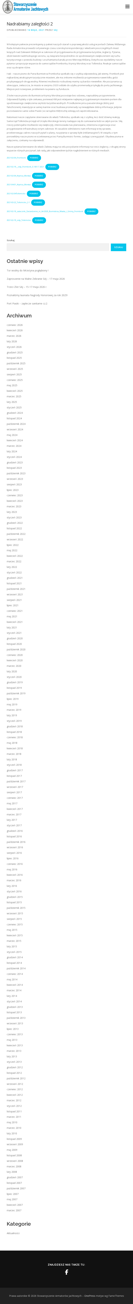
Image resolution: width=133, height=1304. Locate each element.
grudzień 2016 (15, 830)
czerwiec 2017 (15, 797)
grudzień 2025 (15, 352)
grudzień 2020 (15, 638)
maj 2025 (12, 385)
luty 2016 (12, 885)
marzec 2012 (14, 1100)
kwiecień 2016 (15, 874)
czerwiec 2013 (15, 1034)
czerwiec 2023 (15, 495)
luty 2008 (12, 1171)
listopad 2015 (14, 902)
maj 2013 (12, 1039)
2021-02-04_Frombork (16, 158)
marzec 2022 (14, 561)
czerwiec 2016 (15, 864)
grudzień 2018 (15, 726)
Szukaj (11, 240)
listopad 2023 (14, 467)
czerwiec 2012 (15, 1089)
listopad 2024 (14, 418)
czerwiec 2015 (15, 924)
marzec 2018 (14, 754)
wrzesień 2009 (15, 1144)
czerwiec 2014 (15, 974)
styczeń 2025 (14, 407)
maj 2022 (12, 550)
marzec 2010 (14, 1127)
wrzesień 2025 (15, 368)
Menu (127, 6)
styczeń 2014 (14, 1001)
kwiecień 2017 (15, 809)
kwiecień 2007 (15, 1204)
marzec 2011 (14, 1116)
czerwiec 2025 (15, 380)
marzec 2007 (14, 1210)
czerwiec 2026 (15, 325)
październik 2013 (16, 1017)
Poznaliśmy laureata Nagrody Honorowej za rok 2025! (37, 295)
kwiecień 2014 (15, 984)
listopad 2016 (14, 836)
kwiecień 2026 (15, 330)
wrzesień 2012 (15, 1084)
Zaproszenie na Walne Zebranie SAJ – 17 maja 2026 (36, 278)
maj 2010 (12, 1122)
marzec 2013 (14, 1051)
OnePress (89, 1295)
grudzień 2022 (15, 522)
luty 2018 (12, 759)
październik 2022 (16, 534)
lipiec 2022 (13, 545)
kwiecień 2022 (15, 555)
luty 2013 (12, 1056)
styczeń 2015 (14, 952)
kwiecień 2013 (15, 1045)
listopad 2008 (14, 1155)
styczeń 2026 (14, 347)
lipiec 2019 (13, 699)
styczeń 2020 (14, 677)
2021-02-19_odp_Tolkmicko (19, 220)
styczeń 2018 (14, 764)
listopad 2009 (14, 1139)
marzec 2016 (14, 880)
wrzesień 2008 (15, 1161)
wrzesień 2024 (15, 429)
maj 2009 (12, 1149)
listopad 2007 (14, 1182)
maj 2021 (12, 616)
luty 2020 (12, 671)
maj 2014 (12, 979)
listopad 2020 (14, 644)
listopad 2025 (14, 357)
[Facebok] (66, 1272)
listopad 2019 (14, 687)
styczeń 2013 (14, 1061)
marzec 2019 (14, 709)
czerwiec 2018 (15, 737)
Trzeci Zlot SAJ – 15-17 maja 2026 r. (27, 287)
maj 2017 (12, 803)
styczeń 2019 (14, 720)
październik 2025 (16, 363)
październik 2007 (16, 1188)
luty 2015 (12, 946)
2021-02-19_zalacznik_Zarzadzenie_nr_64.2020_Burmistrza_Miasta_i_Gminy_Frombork (45, 211)
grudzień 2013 (15, 1007)
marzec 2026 (14, 335)
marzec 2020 (14, 665)
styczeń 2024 (14, 457)
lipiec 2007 (13, 1194)
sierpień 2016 (14, 852)
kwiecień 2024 (15, 440)
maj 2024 (12, 435)
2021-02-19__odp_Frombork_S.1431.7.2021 (25, 167)
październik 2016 (16, 842)
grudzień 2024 (15, 412)
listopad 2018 (14, 732)
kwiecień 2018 (15, 748)
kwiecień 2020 (15, 660)
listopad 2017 (14, 775)
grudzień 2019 (15, 682)
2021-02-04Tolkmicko (16, 193)
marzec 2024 (14, 445)
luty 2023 (12, 512)
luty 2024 (12, 451)
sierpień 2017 (14, 792)
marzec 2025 (14, 396)
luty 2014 (12, 996)
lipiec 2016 (13, 858)
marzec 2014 (14, 990)
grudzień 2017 (15, 770)
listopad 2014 (14, 962)
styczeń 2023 (14, 517)
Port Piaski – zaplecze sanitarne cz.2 (27, 303)
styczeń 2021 (14, 632)
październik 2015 (16, 907)
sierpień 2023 (14, 484)
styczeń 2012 (14, 1106)
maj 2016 (12, 869)
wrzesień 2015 (15, 913)
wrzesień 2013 (15, 1023)
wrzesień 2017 (15, 787)
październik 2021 (16, 589)
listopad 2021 (14, 583)
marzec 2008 (14, 1166)
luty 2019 (12, 715)
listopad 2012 (14, 1072)
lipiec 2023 (13, 490)
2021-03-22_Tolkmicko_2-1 (18, 202)
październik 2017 (16, 781)
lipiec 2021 (13, 605)
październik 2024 (16, 423)
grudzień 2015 (15, 897)
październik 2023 (16, 473)
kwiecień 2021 (15, 622)
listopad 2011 (14, 1111)
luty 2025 (12, 402)
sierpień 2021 (14, 600)
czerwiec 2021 (15, 610)
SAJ (56, 30)
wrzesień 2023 (15, 479)
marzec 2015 (14, 940)
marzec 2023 (14, 506)
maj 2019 (12, 704)
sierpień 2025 (14, 374)
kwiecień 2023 (15, 500)
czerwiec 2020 (15, 655)
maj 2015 (12, 929)
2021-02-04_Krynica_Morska (19, 176)
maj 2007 (12, 1199)
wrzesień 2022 (15, 539)
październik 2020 (16, 649)
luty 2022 (12, 567)
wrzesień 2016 (15, 847)
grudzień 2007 (15, 1177)
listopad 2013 (14, 1012)
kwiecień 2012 (15, 1094)
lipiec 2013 (13, 1029)
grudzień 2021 (15, 577)
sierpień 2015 (14, 919)
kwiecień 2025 (15, 390)
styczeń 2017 (14, 825)
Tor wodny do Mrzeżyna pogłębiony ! (27, 270)
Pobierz (34, 158)
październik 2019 (16, 693)
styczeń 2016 (14, 891)
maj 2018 (12, 742)
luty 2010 (12, 1133)
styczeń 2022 (14, 572)
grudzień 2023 (15, 462)
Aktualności (13, 1233)
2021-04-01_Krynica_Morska (19, 184)
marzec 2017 (14, 814)
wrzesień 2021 (15, 594)
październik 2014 (16, 968)
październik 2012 (16, 1078)
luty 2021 (12, 627)
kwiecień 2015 (15, 935)
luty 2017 (12, 819)
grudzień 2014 (15, 957)
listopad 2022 (14, 528)
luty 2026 (12, 341)
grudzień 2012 (15, 1067)
